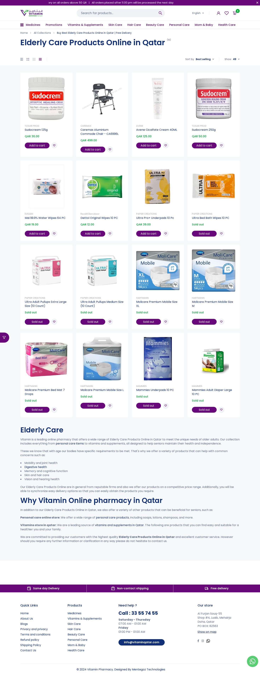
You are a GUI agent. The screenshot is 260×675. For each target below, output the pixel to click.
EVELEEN (29, 213)
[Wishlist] (226, 13)
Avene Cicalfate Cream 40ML (156, 130)
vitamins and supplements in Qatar (119, 525)
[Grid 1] (21, 59)
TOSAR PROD (32, 125)
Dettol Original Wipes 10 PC (99, 218)
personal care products (112, 517)
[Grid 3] (34, 59)
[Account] (218, 13)
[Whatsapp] (208, 641)
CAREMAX (85, 125)
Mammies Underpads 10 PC (155, 390)
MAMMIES (141, 386)
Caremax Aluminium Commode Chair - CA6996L (99, 132)
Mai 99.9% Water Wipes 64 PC (45, 218)
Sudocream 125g (36, 130)
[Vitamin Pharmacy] (31, 13)
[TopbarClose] (257, 2)
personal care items (70, 443)
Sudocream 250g (204, 130)
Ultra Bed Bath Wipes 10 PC (210, 218)
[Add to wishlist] (54, 145)
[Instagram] (202, 641)
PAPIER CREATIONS (146, 213)
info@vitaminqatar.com (141, 642)
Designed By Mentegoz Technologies (139, 669)
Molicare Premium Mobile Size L (102, 390)
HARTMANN (142, 297)
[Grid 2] (28, 59)
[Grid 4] (40, 59)
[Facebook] (198, 641)
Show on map (207, 632)
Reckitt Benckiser (90, 213)
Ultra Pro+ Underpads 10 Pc (155, 218)
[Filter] (4, 337)
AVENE (139, 125)
